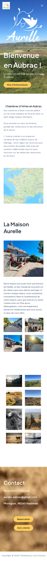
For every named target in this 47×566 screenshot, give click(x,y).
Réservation (23, 519)
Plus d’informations (17, 84)
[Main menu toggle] (42, 5)
